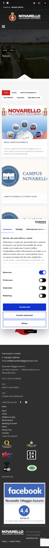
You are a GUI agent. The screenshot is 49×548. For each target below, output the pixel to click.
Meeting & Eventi (9, 423)
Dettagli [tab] (19, 229)
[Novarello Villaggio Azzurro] (24, 16)
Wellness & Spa (34, 98)
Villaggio (20, 98)
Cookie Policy (14, 541)
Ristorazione (7, 420)
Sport (4, 410)
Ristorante (8, 98)
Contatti (5, 433)
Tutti (6, 93)
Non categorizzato (28, 93)
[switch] (42, 280)
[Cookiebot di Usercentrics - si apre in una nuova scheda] (35, 222)
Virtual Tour (7, 429)
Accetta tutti (24, 307)
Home (5, 50)
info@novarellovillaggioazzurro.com (22, 360)
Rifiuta (24, 323)
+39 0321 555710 (17, 7)
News (4, 426)
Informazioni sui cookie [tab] (36, 229)
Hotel (14, 93)
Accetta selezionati (24, 315)
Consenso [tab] (7, 229)
